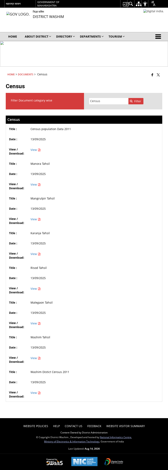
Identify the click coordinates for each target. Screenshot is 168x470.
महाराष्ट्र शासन (13, 4)
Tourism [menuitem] (115, 36)
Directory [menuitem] (64, 36)
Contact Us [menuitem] (73, 426)
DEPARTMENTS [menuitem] (90, 36)
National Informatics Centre (115, 437)
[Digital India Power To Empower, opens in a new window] (113, 462)
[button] (159, 36)
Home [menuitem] (12, 36)
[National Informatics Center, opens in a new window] (84, 462)
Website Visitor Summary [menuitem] (125, 426)
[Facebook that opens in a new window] (152, 74)
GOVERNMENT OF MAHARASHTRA (48, 3)
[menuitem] (123, 4)
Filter (137, 101)
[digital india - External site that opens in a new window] (153, 11)
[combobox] (151, 3)
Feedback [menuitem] (94, 426)
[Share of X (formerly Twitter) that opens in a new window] (158, 74)
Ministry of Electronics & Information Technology (71, 441)
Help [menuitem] (56, 426)
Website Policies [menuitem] (35, 426)
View (34, 150)
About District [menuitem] (36, 36)
